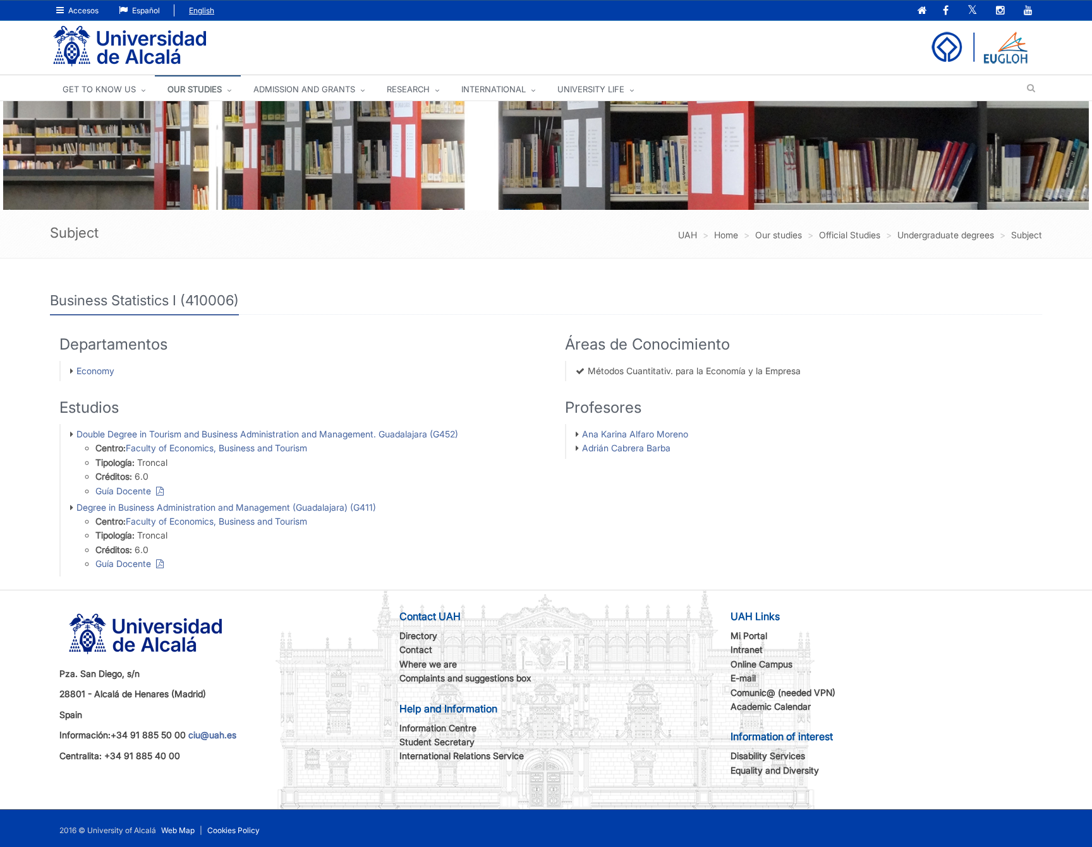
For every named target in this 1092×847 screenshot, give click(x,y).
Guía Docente (125, 490)
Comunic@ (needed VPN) (783, 692)
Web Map (178, 830)
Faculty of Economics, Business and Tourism (216, 447)
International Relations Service (461, 755)
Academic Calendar (771, 706)
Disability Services (768, 755)
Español (145, 10)
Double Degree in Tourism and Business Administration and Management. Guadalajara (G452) (267, 434)
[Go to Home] (129, 46)
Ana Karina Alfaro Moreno (635, 434)
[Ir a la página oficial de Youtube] (1029, 11)
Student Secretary (437, 741)
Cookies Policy (233, 830)
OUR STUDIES (194, 89)
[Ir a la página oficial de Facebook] (947, 11)
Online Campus (761, 664)
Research (408, 89)
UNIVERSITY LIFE (590, 89)
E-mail (743, 678)
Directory (418, 635)
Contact (415, 649)
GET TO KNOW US (99, 89)
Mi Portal (749, 635)
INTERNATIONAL (493, 89)
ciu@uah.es (212, 734)
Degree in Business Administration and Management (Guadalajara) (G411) (226, 507)
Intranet (747, 649)
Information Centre (437, 727)
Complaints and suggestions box (465, 678)
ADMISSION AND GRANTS (304, 89)
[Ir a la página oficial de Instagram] (1001, 11)
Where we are (428, 664)
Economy (95, 370)
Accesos (82, 10)
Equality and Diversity (775, 770)
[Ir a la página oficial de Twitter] (974, 11)
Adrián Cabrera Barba (626, 447)
